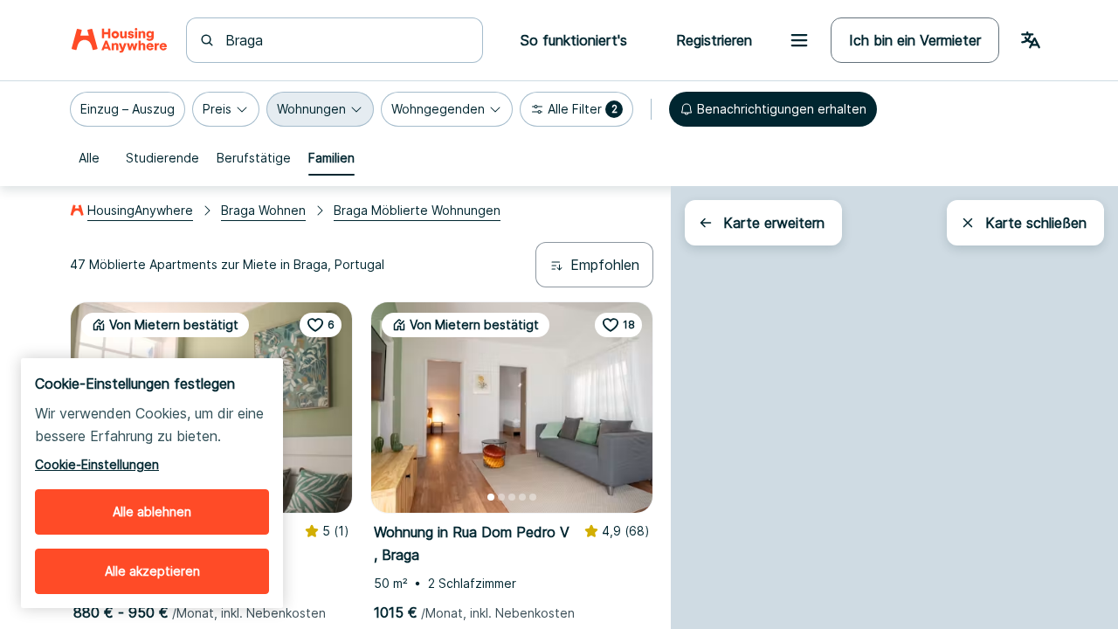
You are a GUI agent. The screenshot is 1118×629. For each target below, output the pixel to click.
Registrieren (714, 40)
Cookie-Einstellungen (97, 464)
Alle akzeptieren (152, 570)
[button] (127, 109)
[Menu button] (799, 40)
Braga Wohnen (263, 210)
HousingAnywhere (140, 210)
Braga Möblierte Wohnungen (417, 210)
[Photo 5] (533, 497)
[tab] (89, 158)
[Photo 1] (491, 497)
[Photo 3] (512, 497)
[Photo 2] (501, 497)
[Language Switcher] (1030, 40)
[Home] (119, 40)
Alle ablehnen (152, 511)
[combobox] (345, 40)
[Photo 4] (522, 497)
